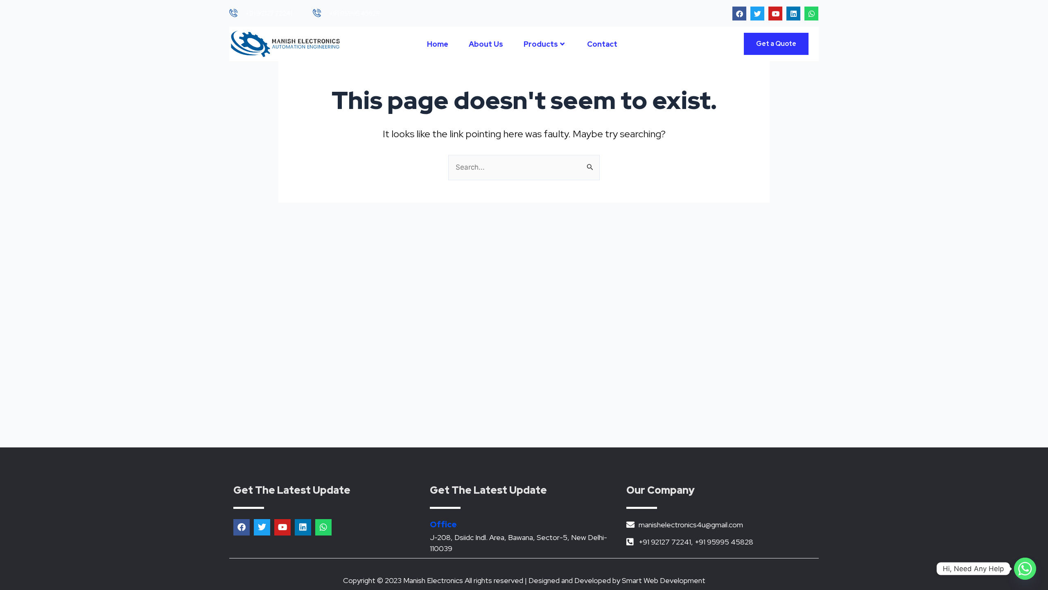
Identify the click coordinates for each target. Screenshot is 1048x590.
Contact (602, 44)
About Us (486, 44)
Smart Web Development (663, 580)
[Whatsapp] (1025, 569)
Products (541, 44)
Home (437, 44)
